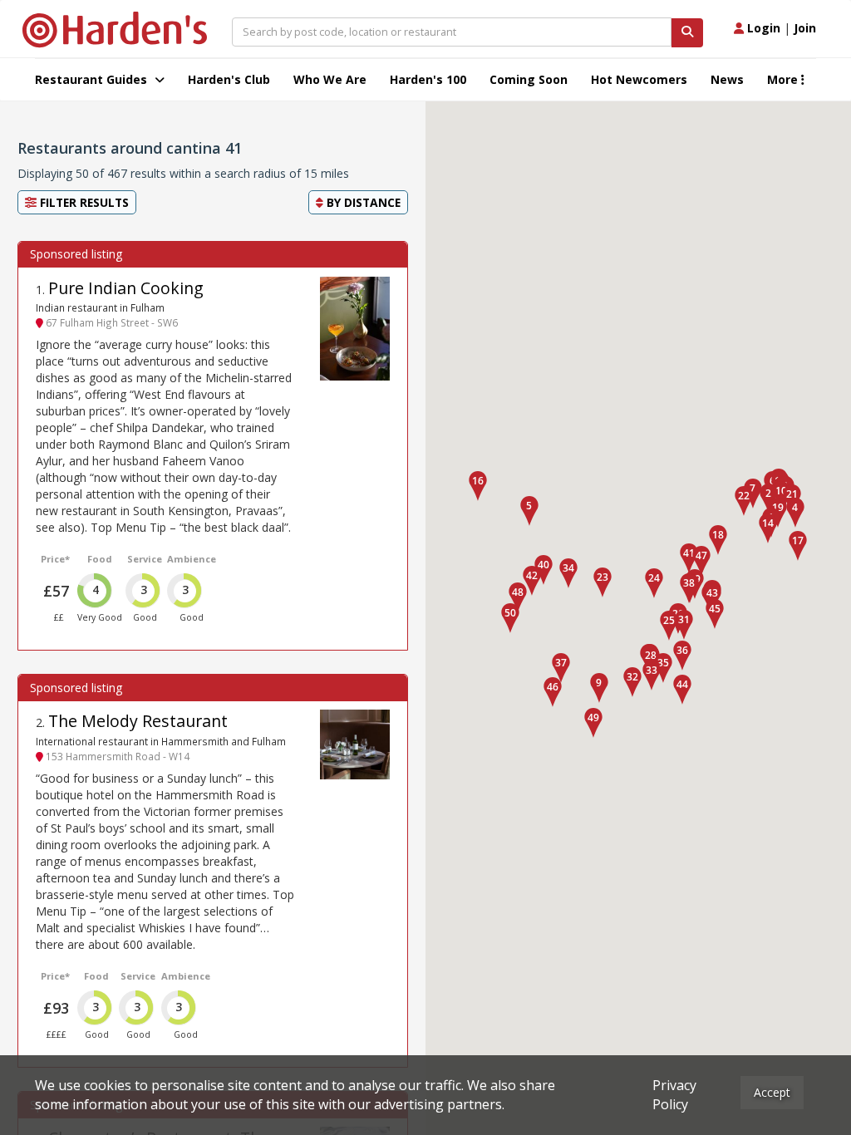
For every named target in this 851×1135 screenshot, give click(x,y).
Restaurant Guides (92, 79)
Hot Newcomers (639, 79)
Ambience (191, 559)
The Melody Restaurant (138, 721)
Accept (772, 1092)
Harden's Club (229, 79)
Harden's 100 (428, 79)
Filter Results (83, 202)
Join (805, 28)
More (784, 79)
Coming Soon (528, 79)
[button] (795, 512)
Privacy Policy (674, 1094)
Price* (55, 559)
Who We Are (329, 79)
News (727, 79)
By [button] (362, 202)
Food (99, 559)
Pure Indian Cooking (126, 288)
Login (762, 28)
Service (144, 559)
